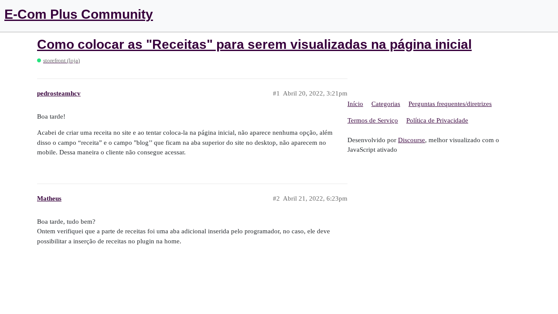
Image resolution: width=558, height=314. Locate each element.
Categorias (385, 103)
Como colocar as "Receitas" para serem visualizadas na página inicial (254, 44)
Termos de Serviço (372, 120)
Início (355, 103)
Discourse (411, 140)
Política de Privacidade (437, 120)
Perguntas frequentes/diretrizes (450, 103)
